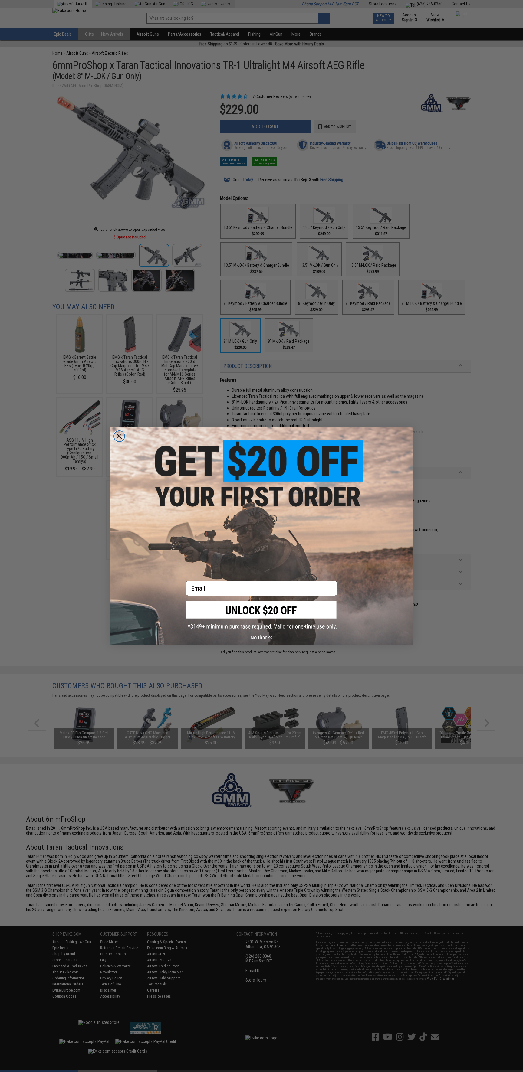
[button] (261, 615)
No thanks (262, 637)
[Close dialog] (119, 436)
